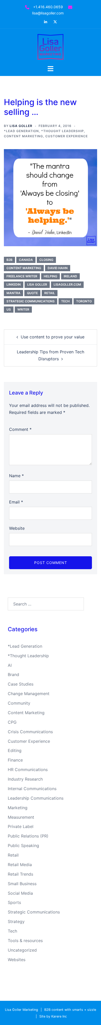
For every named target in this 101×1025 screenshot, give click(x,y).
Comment (20, 429)
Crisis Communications (30, 731)
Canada (26, 260)
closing (46, 260)
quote (32, 293)
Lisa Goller (21, 126)
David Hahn (58, 268)
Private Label (20, 826)
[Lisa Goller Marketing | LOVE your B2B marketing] (50, 46)
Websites (16, 959)
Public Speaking (23, 845)
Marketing (17, 807)
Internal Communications (32, 788)
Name (16, 475)
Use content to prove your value (52, 336)
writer (23, 309)
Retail (13, 855)
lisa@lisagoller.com (48, 13)
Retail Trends (20, 874)
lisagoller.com (67, 284)
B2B (9, 260)
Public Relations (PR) (28, 836)
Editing (14, 750)
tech (65, 301)
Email (16, 502)
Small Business (22, 883)
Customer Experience (66, 136)
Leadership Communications (35, 798)
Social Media (20, 893)
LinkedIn (13, 284)
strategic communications (30, 301)
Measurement (21, 817)
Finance (15, 760)
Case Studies (20, 684)
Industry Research (25, 779)
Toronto (84, 301)
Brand (13, 674)
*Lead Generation (21, 131)
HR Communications (28, 769)
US (8, 309)
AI (10, 665)
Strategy (16, 921)
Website (17, 528)
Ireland (70, 276)
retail (49, 293)
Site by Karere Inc (53, 1016)
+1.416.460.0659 (48, 7)
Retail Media (20, 864)
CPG (12, 722)
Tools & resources (25, 940)
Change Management (28, 693)
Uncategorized (22, 950)
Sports (14, 902)
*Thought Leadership (62, 131)
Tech (12, 931)
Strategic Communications (34, 912)
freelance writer (21, 276)
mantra (13, 293)
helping (50, 276)
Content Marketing (23, 136)
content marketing (23, 268)
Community (19, 703)
